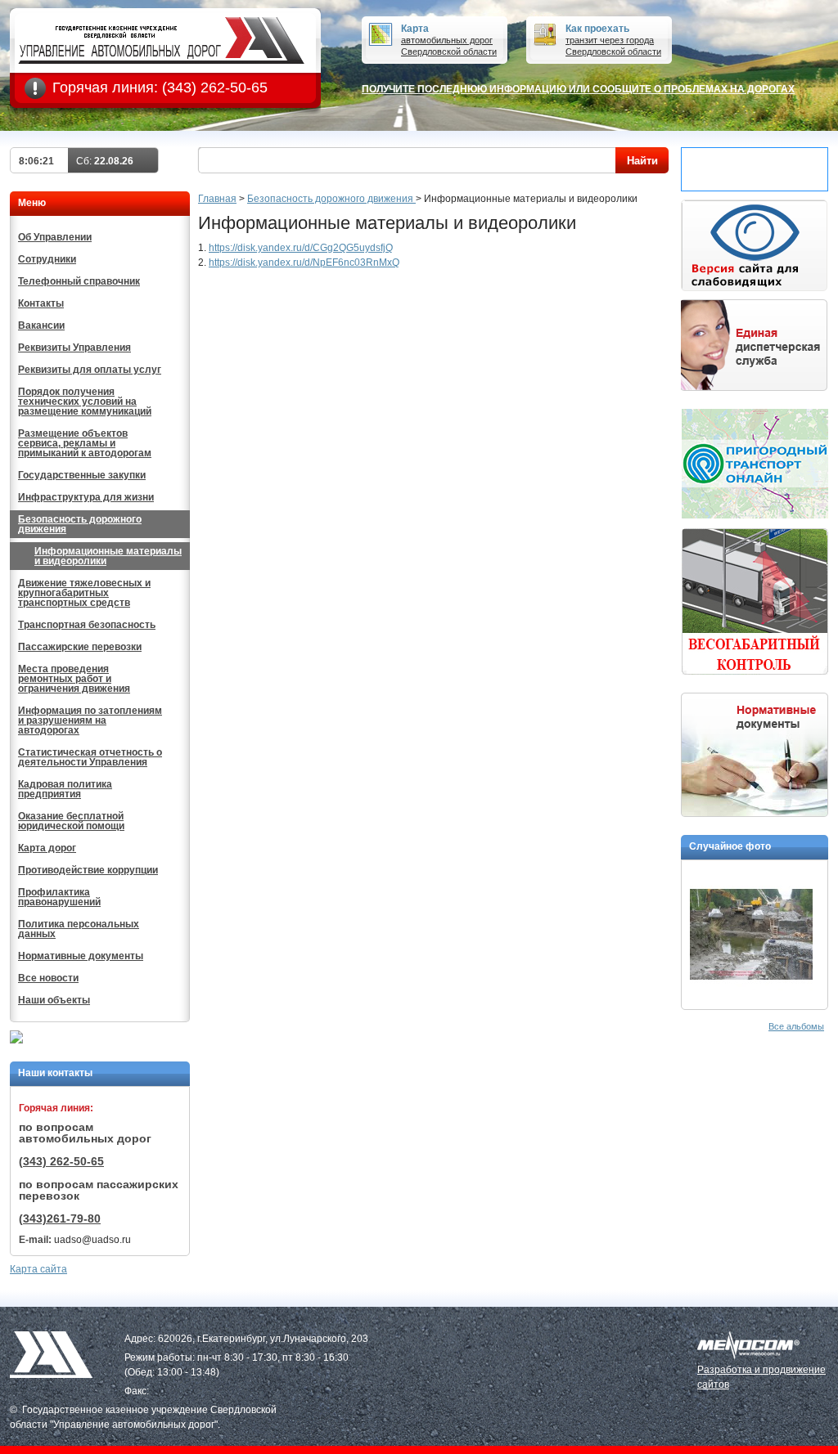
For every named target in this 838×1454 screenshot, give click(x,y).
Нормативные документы (80, 956)
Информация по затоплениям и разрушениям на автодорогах (90, 720)
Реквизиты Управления (74, 347)
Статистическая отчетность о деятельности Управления (90, 757)
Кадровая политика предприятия (65, 789)
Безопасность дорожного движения (80, 524)
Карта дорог (47, 848)
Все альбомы (796, 1026)
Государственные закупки (82, 475)
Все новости (48, 978)
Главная (217, 198)
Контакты (41, 303)
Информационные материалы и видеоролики (108, 556)
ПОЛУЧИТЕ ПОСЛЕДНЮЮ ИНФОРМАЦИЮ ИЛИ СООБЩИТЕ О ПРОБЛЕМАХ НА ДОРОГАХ (578, 89)
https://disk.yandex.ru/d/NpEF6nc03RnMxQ (304, 262)
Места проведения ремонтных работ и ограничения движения (74, 678)
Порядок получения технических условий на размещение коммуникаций (84, 401)
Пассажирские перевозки (80, 647)
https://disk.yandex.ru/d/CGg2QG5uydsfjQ (301, 248)
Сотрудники (47, 259)
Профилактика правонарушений (59, 897)
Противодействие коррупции (88, 870)
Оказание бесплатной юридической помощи (71, 821)
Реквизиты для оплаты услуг (89, 370)
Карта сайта (38, 1269)
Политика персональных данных (78, 929)
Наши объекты (54, 1000)
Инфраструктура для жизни (86, 497)
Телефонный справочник (79, 281)
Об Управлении (55, 237)
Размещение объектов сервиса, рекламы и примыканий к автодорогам (84, 443)
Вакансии (41, 325)
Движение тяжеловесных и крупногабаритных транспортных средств (84, 593)
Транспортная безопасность (86, 625)
